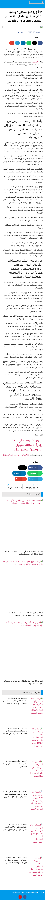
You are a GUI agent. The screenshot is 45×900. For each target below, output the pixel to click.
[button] (21, 4)
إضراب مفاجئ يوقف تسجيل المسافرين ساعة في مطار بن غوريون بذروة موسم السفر (16, 860)
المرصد (35, 62)
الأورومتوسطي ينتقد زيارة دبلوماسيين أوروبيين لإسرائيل (26, 445)
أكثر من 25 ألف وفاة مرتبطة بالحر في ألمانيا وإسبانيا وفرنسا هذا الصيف (15, 764)
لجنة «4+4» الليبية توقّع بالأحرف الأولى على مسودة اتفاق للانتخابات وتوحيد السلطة (15, 701)
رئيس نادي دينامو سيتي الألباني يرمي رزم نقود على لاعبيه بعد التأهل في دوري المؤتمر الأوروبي (15, 794)
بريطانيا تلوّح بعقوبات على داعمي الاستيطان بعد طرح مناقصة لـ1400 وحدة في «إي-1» (15, 731)
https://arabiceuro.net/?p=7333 (16, 455)
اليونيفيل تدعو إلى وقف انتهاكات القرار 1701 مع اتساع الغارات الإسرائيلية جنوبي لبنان (15, 827)
